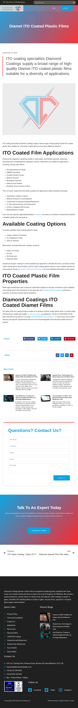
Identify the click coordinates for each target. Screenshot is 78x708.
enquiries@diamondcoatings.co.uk (43, 317)
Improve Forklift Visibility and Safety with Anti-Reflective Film (26, 376)
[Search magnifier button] (74, 2)
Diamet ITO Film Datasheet (52, 290)
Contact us (38, 214)
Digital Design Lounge (67, 700)
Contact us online (34, 314)
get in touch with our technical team (31, 269)
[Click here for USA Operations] (4, 2)
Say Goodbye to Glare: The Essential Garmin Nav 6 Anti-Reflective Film (62, 397)
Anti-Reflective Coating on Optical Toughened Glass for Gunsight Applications (26, 397)
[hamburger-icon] (54, 8)
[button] (29, 339)
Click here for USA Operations (15, 2)
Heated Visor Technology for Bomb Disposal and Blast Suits (63, 376)
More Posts (8, 369)
